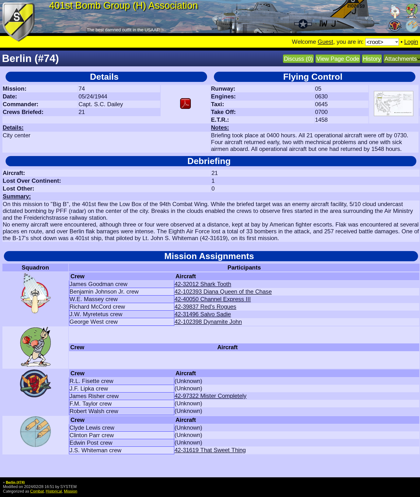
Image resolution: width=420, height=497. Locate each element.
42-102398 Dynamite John (208, 321)
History (372, 58)
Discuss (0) (298, 58)
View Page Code (337, 58)
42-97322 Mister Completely (210, 395)
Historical (54, 491)
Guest (325, 41)
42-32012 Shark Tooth (203, 284)
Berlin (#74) (15, 482)
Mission (70, 491)
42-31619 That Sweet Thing (210, 450)
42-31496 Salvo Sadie (203, 314)
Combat (37, 491)
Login (411, 41)
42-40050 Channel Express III (213, 299)
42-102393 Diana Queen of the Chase (223, 291)
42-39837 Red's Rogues (205, 306)
